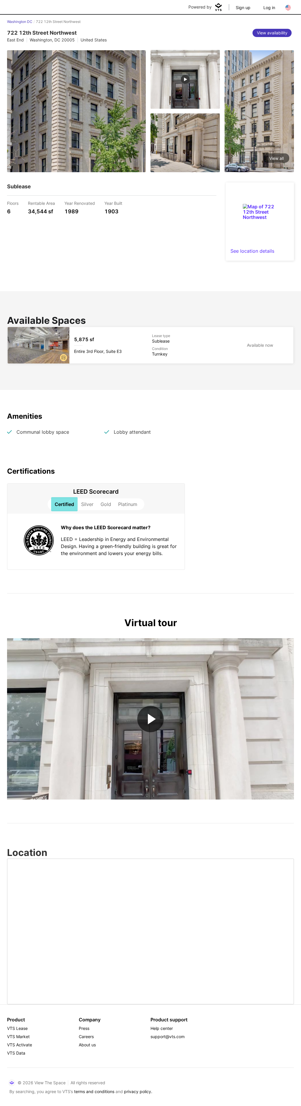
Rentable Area (41, 203)
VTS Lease (17, 1028)
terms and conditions (94, 1091)
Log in (269, 7)
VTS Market (18, 1036)
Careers (86, 1036)
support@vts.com (167, 1036)
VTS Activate (19, 1044)
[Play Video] (150, 719)
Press (84, 1028)
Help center (161, 1028)
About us (87, 1044)
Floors (13, 203)
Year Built (113, 203)
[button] (63, 357)
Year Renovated (79, 203)
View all (276, 158)
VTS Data (16, 1052)
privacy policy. (138, 1091)
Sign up (243, 7)
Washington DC (19, 21)
